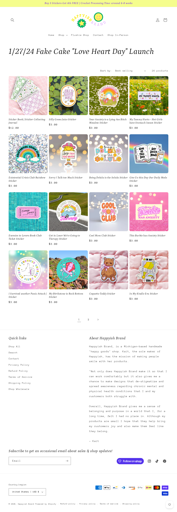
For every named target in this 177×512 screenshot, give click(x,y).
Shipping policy (131, 504)
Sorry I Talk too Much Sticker (66, 177)
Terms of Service (20, 377)
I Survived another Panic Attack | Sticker (28, 295)
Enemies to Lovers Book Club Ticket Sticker (25, 237)
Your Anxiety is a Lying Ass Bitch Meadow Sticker (108, 121)
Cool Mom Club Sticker (102, 235)
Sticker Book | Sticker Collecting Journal (27, 121)
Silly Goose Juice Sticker (62, 119)
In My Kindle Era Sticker (143, 293)
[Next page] (98, 319)
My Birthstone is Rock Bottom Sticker (66, 295)
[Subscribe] (67, 461)
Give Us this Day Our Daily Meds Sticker (148, 179)
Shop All (15, 346)
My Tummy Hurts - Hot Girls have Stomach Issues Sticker (145, 121)
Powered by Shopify (45, 504)
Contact (14, 358)
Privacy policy (88, 504)
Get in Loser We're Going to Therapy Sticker (64, 237)
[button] (12, 20)
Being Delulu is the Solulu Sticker (108, 177)
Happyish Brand (26, 504)
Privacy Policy (19, 365)
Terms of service (109, 504)
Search (13, 352)
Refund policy (67, 504)
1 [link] (79, 319)
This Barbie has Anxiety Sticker (147, 235)
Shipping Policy (20, 383)
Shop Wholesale (19, 389)
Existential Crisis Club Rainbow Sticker (27, 179)
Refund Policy (18, 371)
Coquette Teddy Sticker (102, 293)
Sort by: (106, 70)
